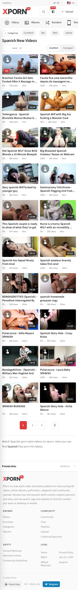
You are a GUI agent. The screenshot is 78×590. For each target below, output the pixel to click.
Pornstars (8, 522)
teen (55, 33)
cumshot (28, 33)
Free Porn (6, 3)
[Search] (43, 11)
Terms (44, 552)
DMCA (44, 557)
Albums (7, 532)
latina (68, 33)
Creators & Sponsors (51, 537)
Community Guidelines (15, 560)
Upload (45, 532)
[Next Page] (54, 425)
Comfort (53, 48)
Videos (6, 517)
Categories (13, 33)
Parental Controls (12, 555)
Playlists (45, 527)
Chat (43, 522)
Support (63, 562)
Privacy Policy (66, 552)
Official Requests (46, 564)
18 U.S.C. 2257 (66, 557)
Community (47, 517)
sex (43, 33)
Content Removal (12, 551)
